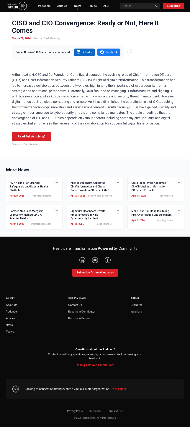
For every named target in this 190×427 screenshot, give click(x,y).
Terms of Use (115, 411)
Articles (62, 6)
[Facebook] (108, 260)
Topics (92, 6)
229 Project (118, 389)
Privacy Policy (75, 411)
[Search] (156, 6)
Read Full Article (29, 136)
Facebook (111, 52)
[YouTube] (95, 260)
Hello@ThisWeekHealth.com (95, 365)
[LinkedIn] (82, 260)
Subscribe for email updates (95, 272)
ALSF (106, 6)
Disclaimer (95, 411)
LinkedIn (87, 52)
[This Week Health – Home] (17, 5)
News (77, 6)
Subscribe (173, 6)
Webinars (136, 311)
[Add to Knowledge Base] (130, 52)
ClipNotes (136, 305)
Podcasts (44, 6)
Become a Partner (79, 318)
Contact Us (75, 305)
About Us (11, 305)
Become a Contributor (81, 311)
